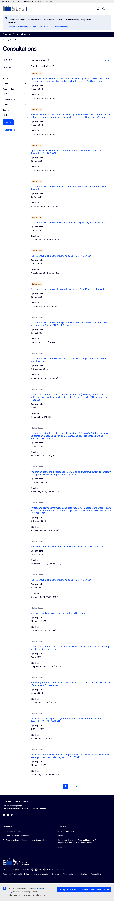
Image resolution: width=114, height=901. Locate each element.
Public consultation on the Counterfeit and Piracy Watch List (61, 256)
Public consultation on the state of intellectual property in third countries (67, 546)
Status (5, 78)
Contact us (61, 869)
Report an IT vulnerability (13, 874)
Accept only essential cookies (95, 889)
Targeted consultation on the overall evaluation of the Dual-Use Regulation (68, 289)
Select (6, 83)
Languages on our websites (37, 874)
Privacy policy (68, 874)
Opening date (8, 89)
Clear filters (10, 130)
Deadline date (9, 99)
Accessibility (96, 874)
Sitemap (61, 847)
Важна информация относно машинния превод (48, 27)
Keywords (7, 68)
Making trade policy (66, 831)
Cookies (55, 874)
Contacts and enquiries (12, 831)
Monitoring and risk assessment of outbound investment (59, 613)
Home (5, 40)
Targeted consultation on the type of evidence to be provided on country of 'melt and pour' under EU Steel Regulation (69, 324)
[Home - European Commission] (16, 7)
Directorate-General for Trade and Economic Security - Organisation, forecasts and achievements (80, 841)
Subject (6, 110)
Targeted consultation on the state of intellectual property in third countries (69, 222)
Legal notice (82, 874)
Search (8, 122)
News (60, 836)
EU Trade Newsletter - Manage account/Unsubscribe (24, 840)
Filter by (7, 59)
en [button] (98, 8)
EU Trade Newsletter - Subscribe (16, 836)
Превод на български (17, 27)
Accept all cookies (67, 889)
